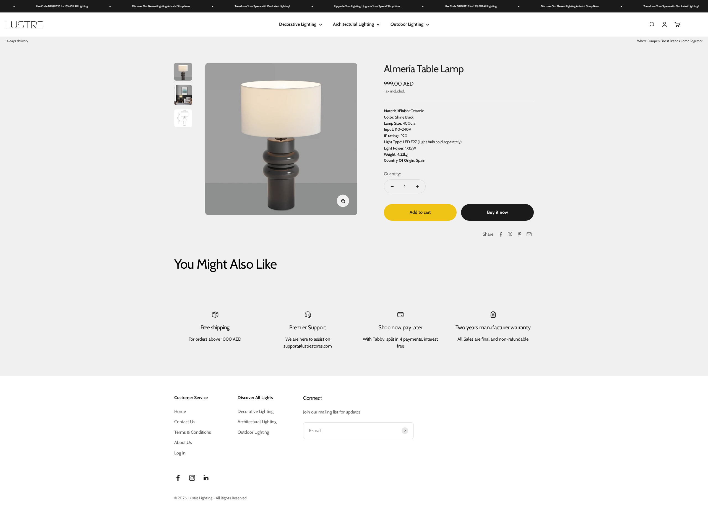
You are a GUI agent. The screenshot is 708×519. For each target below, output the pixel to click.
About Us (183, 442)
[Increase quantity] (417, 186)
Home (180, 411)
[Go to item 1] (183, 72)
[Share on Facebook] (501, 234)
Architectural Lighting (353, 24)
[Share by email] (529, 234)
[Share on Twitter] (510, 234)
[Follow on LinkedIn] (206, 478)
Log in (180, 453)
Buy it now (497, 212)
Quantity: (392, 173)
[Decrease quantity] (392, 186)
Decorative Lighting (297, 24)
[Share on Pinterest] (519, 234)
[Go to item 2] (183, 96)
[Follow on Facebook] (178, 478)
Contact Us (184, 421)
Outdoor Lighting (407, 24)
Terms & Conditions (192, 432)
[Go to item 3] (183, 119)
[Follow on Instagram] (192, 478)
